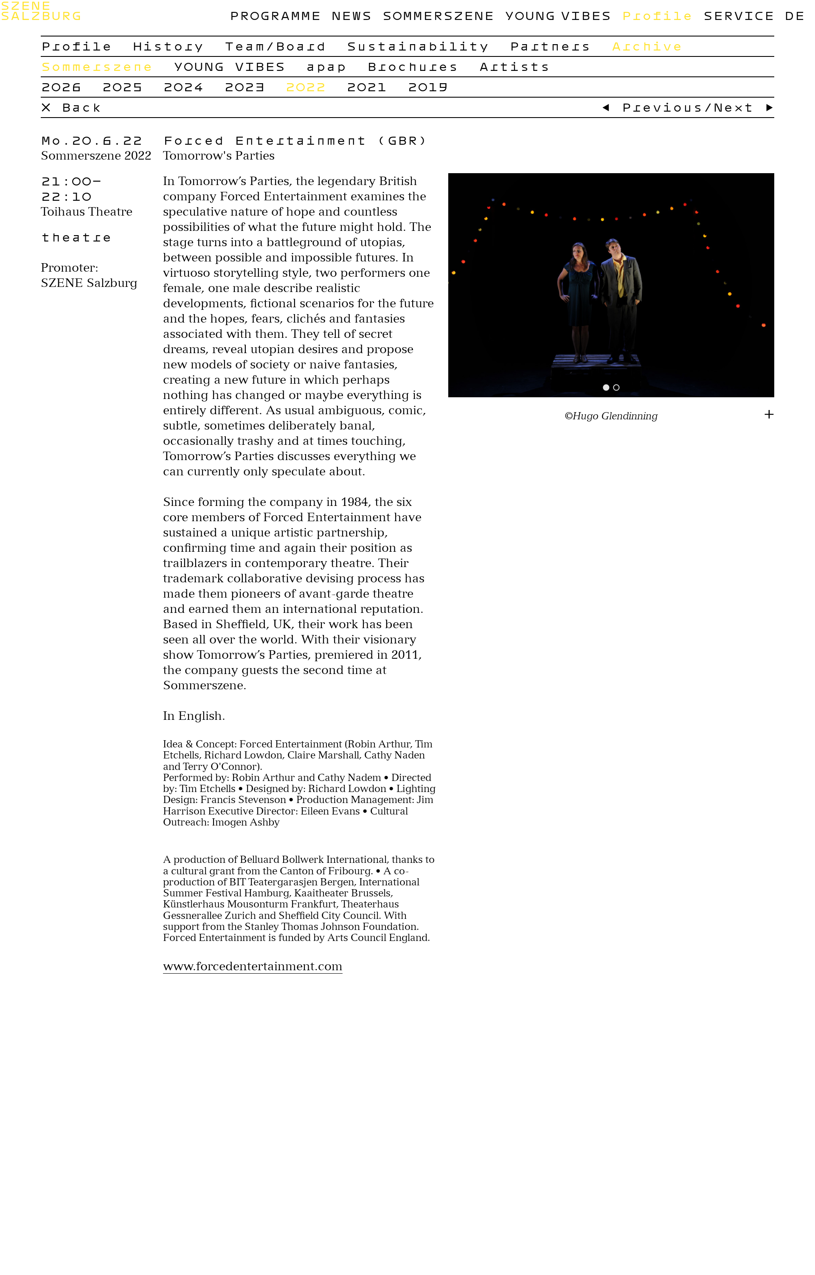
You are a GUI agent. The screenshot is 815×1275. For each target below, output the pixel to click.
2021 (366, 86)
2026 (61, 86)
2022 (305, 86)
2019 (428, 86)
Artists (514, 66)
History (168, 45)
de (794, 15)
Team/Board (275, 45)
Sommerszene (438, 15)
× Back (71, 106)
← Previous (652, 106)
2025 (122, 86)
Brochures (412, 66)
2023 (244, 86)
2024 (183, 86)
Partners (550, 45)
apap (326, 66)
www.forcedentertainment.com (253, 966)
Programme (275, 15)
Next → (743, 106)
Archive (647, 45)
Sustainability (417, 45)
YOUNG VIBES (557, 15)
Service (738, 15)
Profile (657, 15)
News (351, 15)
